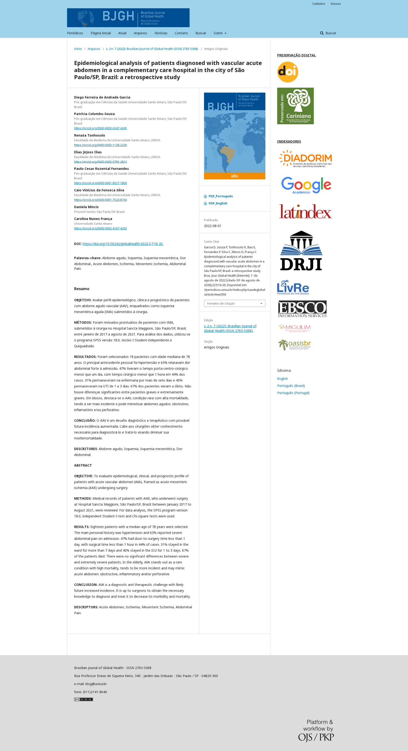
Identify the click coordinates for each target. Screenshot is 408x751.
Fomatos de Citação (221, 303)
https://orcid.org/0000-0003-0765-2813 (100, 161)
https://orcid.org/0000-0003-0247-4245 (100, 128)
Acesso (336, 3)
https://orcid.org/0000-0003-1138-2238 (100, 145)
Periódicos (75, 33)
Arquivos (140, 33)
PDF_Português (221, 196)
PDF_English (218, 203)
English (282, 378)
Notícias (161, 33)
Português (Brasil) (291, 385)
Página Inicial (101, 33)
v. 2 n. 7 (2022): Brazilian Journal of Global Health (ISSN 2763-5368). (152, 49)
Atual (122, 33)
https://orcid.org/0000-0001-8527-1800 (100, 183)
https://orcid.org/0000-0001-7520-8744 (100, 200)
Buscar (201, 33)
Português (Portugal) (293, 393)
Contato (181, 33)
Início (78, 49)
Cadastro (318, 3)
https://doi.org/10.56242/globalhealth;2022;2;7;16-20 (123, 243)
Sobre (219, 33)
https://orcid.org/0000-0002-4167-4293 (100, 228)
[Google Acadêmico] (305, 195)
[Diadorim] (305, 168)
